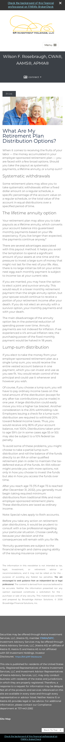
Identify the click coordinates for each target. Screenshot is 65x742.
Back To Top (51, 730)
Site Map (5, 718)
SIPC (51, 638)
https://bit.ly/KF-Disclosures (28, 657)
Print (9, 93)
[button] (50, 45)
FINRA (44, 638)
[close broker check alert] (60, 3)
